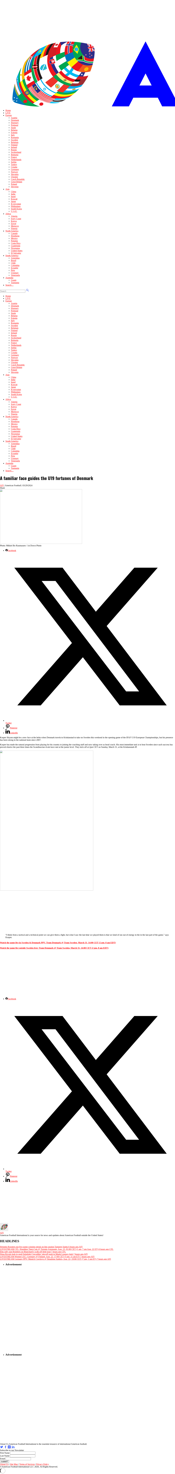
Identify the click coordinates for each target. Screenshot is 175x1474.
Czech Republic (18, 179)
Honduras (15, 236)
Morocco (15, 226)
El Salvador (16, 253)
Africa (8, 214)
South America (11, 255)
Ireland (14, 147)
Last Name (4, 1456)
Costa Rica (15, 243)
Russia (14, 150)
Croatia (14, 167)
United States (16, 250)
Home (8, 110)
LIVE (8, 113)
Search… (9, 285)
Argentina (15, 258)
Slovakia (14, 174)
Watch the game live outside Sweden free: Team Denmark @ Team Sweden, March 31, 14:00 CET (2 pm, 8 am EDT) (54, 948)
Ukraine (14, 177)
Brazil (13, 260)
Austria (14, 118)
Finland (14, 145)
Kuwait (14, 199)
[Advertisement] (82, 912)
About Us (4, 1464)
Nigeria (14, 228)
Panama (14, 241)
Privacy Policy (42, 1464)
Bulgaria (14, 154)
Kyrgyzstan (16, 204)
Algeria (14, 216)
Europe (8, 115)
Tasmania (15, 282)
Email (2, 1458)
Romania (15, 137)
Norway (14, 172)
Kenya (14, 221)
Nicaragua (15, 248)
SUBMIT (4, 1462)
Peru (13, 270)
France (14, 157)
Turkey (14, 164)
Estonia (14, 132)
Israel (13, 196)
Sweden (14, 140)
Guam (13, 280)
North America (11, 231)
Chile (13, 263)
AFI (2, 485)
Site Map (14, 1464)
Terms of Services (27, 1464)
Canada (14, 233)
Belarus (14, 130)
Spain (13, 127)
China (13, 191)
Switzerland (16, 152)
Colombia (15, 265)
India (13, 194)
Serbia (13, 162)
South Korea (16, 209)
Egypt (13, 223)
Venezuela (15, 275)
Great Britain (16, 182)
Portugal (14, 125)
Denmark (15, 120)
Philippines (16, 206)
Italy (13, 135)
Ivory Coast (16, 218)
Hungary (15, 123)
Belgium (14, 142)
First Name (5, 1453)
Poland (14, 184)
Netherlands (16, 159)
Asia (7, 189)
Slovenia (14, 186)
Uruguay (15, 273)
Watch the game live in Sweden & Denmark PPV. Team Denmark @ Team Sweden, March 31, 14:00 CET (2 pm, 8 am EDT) (58, 942)
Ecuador (14, 268)
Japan (13, 201)
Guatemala (15, 246)
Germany (15, 169)
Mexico (14, 238)
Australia (9, 278)
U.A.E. (14, 211)
